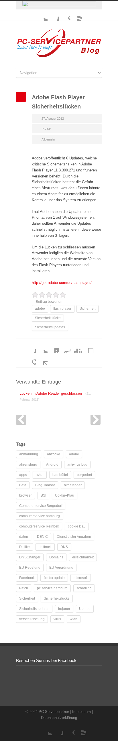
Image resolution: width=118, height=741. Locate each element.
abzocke (53, 454)
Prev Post (21, 420)
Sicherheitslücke (48, 318)
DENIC (42, 537)
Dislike (24, 547)
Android (52, 465)
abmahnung (28, 454)
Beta (22, 485)
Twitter (42, 15)
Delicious (87, 347)
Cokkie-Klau (64, 495)
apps (23, 475)
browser (25, 495)
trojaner (64, 609)
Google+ (64, 15)
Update (85, 609)
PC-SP (46, 129)
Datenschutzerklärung (59, 718)
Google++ (30, 359)
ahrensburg (28, 465)
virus (57, 619)
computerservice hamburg (39, 516)
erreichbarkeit (83, 557)
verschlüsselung (32, 619)
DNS (64, 547)
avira (40, 475)
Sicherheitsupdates (50, 327)
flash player (62, 309)
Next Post (96, 420)
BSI (43, 495)
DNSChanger (29, 557)
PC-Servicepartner (54, 712)
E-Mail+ (42, 359)
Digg (76, 347)
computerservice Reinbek (39, 526)
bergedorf (84, 475)
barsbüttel (60, 475)
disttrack (45, 547)
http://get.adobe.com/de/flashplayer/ (62, 282)
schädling (84, 588)
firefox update (54, 578)
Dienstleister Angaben (74, 537)
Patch (23, 588)
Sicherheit (87, 309)
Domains (56, 557)
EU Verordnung (61, 568)
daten (23, 537)
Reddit (64, 347)
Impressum (81, 712)
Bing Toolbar (45, 485)
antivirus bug (77, 465)
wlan (73, 619)
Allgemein (48, 139)
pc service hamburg (52, 588)
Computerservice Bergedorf (40, 506)
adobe (40, 309)
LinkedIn (53, 347)
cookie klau (77, 526)
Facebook (53, 15)
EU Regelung (29, 568)
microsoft (81, 578)
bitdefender (73, 485)
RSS (76, 15)
